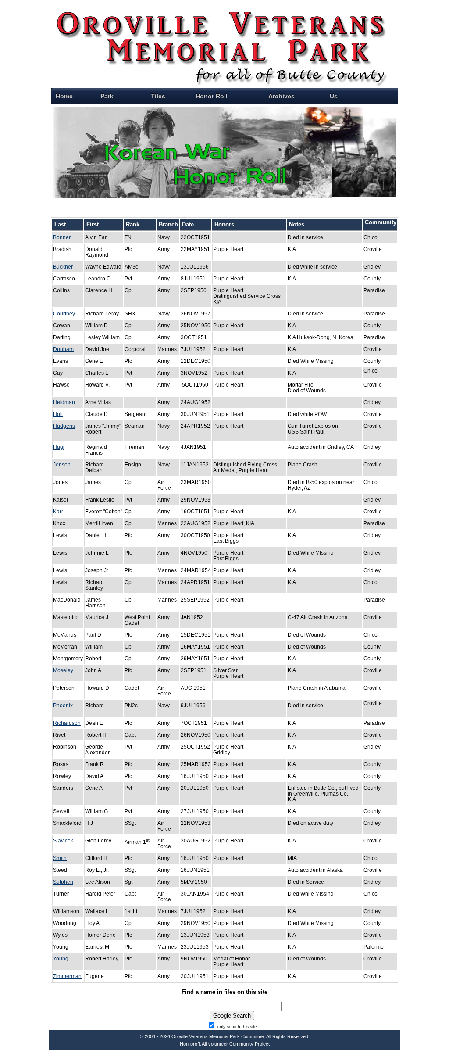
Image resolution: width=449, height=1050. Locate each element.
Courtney (64, 313)
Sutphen (63, 882)
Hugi (58, 447)
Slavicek (63, 840)
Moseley (63, 670)
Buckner (63, 266)
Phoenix (63, 705)
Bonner (62, 237)
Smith (60, 858)
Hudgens (64, 426)
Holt (58, 414)
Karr (58, 511)
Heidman (64, 402)
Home (64, 96)
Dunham (63, 349)
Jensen (62, 464)
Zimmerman (67, 976)
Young (60, 958)
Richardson (67, 723)
